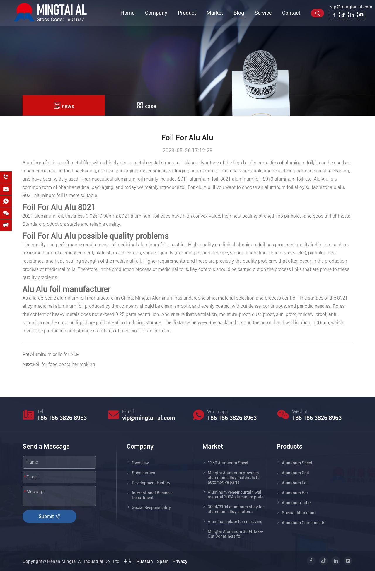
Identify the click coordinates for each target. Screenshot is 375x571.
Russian (145, 561)
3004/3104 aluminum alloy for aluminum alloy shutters (236, 509)
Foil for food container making (64, 364)
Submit (47, 516)
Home (127, 13)
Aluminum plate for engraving (235, 521)
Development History (151, 483)
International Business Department (152, 495)
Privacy (180, 561)
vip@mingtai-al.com (351, 7)
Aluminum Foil (295, 483)
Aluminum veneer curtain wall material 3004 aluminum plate (235, 494)
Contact (291, 13)
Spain (162, 561)
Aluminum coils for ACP (54, 354)
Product (187, 13)
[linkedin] (352, 15)
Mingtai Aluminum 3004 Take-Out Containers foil (235, 533)
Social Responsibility (151, 507)
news (67, 106)
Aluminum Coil (295, 473)
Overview (140, 463)
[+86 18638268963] (6, 177)
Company (156, 13)
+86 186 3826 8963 (62, 417)
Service (263, 13)
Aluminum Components (303, 522)
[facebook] (334, 15)
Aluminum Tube (296, 502)
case (150, 106)
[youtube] (361, 15)
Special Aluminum (299, 512)
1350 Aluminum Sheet (228, 463)
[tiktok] (343, 15)
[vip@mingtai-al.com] (6, 189)
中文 (128, 561)
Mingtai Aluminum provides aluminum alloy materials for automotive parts (234, 478)
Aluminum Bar (295, 492)
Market (215, 13)
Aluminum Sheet (297, 463)
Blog (238, 13)
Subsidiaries (143, 473)
